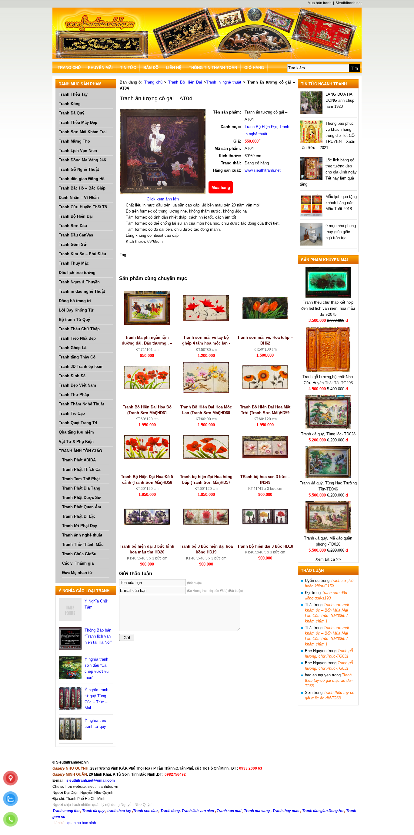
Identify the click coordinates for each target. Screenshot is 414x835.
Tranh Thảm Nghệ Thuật (81, 404)
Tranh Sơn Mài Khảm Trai (83, 132)
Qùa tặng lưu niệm (76, 432)
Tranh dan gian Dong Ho (323, 811)
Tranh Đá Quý (71, 113)
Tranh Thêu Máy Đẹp (78, 122)
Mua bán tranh (320, 3)
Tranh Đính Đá (72, 376)
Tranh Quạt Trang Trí (78, 423)
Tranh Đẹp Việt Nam (77, 385)
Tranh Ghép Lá (72, 347)
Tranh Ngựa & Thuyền (79, 282)
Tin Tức (128, 67)
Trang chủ (153, 82)
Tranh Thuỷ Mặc (74, 263)
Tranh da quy (93, 811)
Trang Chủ (69, 67)
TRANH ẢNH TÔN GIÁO (80, 451)
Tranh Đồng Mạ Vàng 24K (82, 160)
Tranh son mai (229, 811)
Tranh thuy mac (286, 811)
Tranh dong (170, 811)
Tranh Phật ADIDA (79, 460)
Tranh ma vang (257, 811)
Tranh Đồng (70, 103)
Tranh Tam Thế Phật (81, 479)
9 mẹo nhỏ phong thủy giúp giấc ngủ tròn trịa (341, 231)
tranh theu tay (119, 811)
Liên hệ (174, 67)
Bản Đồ (151, 67)
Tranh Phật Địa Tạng (81, 488)
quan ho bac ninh (81, 823)
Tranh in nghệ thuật (224, 82)
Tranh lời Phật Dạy (79, 525)
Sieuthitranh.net (349, 3)
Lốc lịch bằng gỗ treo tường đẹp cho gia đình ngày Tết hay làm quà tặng (328, 172)
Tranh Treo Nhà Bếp (77, 338)
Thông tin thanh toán (213, 67)
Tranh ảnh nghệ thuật (82, 535)
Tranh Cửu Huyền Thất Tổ (83, 207)
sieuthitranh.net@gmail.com (90, 780)
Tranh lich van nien (198, 811)
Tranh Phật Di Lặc (78, 516)
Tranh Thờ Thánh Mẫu (83, 544)
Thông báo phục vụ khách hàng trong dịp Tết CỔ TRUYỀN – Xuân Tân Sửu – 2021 (327, 135)
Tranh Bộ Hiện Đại (76, 216)
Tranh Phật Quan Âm (81, 507)
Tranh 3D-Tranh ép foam (81, 366)
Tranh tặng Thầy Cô (77, 357)
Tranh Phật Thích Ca (81, 469)
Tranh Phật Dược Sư (81, 497)
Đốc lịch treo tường (77, 272)
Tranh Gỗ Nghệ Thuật (79, 169)
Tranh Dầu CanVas (76, 235)
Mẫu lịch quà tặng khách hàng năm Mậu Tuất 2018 (341, 202)
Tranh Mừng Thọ (74, 141)
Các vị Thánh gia (78, 563)
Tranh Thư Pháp (74, 394)
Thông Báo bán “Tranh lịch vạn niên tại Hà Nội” (98, 636)
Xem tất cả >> (328, 559)
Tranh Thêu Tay (73, 94)
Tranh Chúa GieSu (79, 554)
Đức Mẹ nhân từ (77, 572)
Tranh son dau (145, 811)
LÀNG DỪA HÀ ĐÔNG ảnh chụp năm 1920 (340, 100)
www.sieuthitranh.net (263, 170)
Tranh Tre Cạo (72, 413)
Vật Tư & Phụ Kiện (76, 441)
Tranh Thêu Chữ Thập (79, 329)
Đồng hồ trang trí (75, 301)
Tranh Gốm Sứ (72, 244)
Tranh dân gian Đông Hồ (82, 179)
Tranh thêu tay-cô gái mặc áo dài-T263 (329, 680)
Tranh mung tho (65, 811)
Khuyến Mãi (100, 67)
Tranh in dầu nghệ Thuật (82, 291)
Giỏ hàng (254, 67)
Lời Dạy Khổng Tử (76, 310)
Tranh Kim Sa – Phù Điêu (82, 254)
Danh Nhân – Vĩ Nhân (79, 197)
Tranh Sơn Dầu (73, 225)
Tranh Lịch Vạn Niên (78, 150)
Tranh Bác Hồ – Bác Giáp (82, 188)
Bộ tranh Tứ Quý (74, 319)
